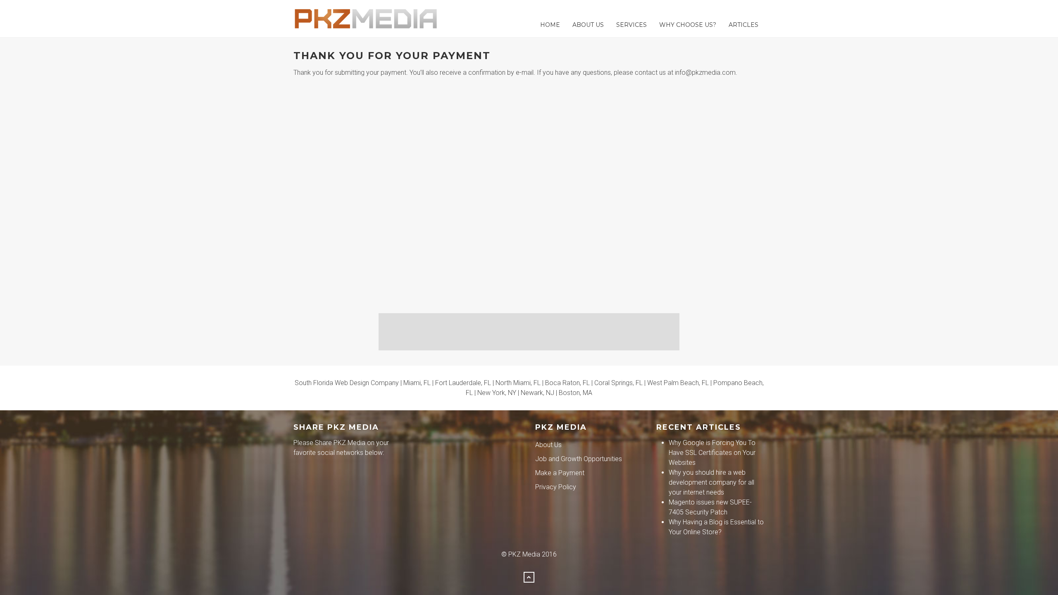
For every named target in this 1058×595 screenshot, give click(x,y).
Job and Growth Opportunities (578, 459)
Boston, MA (575, 393)
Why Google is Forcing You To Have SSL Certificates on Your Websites (712, 452)
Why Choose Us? (687, 25)
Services (631, 25)
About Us (588, 25)
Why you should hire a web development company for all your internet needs (711, 482)
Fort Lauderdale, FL (463, 383)
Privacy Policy (555, 487)
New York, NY (496, 393)
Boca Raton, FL (567, 383)
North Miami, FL (518, 383)
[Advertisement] (529, 331)
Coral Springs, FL (618, 383)
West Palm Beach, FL (678, 383)
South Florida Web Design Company (347, 383)
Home (550, 25)
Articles (743, 25)
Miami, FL (417, 383)
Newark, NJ (537, 393)
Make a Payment (559, 473)
